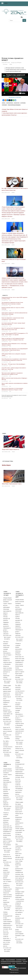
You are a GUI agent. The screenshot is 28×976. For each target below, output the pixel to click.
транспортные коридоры (14, 105)
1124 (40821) (19, 841)
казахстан (16, 102)
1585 (10, 370)
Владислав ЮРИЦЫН (16, 62)
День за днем (7, 637)
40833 (13, 263)
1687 (10, 356)
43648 (13, 192)
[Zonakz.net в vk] (20, 17)
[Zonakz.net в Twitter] (10, 17)
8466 (11, 64)
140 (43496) (7, 852)
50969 (13, 486)
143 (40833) (7, 738)
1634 (10, 336)
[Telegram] (15, 100)
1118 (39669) (19, 927)
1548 (10, 391)
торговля (4, 105)
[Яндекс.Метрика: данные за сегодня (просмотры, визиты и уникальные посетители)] (14, 970)
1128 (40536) (19, 799)
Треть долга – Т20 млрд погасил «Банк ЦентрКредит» (13, 364)
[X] (9, 100)
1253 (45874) (19, 640)
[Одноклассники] (5, 100)
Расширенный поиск (21, 963)
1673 (10, 365)
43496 (13, 244)
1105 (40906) (19, 942)
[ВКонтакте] (3, 100)
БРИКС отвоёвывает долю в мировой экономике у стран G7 (19, 933)
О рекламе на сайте (21, 959)
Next (24, 441)
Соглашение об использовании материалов (11, 961)
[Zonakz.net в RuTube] (22, 17)
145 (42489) (7, 682)
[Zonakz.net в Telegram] (16, 17)
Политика (5, 64)
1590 (10, 310)
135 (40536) (7, 951)
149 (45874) (7, 810)
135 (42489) (7, 909)
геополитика (9, 102)
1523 (10, 315)
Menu (6, 3)
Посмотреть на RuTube (15, 97)
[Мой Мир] (7, 100)
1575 (10, 300)
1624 (10, 346)
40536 (13, 289)
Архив (2, 959)
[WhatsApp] (13, 100)
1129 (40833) (19, 757)
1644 (10, 351)
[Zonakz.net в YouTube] (14, 17)
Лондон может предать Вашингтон (10, 449)
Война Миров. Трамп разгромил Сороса (11, 483)
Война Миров (6, 465)
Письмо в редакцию (10, 959)
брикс (3, 102)
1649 (10, 398)
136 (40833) (7, 865)
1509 (10, 386)
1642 (10, 305)
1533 (10, 341)
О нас (13, 963)
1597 (10, 326)
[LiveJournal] (11, 100)
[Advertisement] (14, 38)
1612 (10, 362)
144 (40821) (7, 724)
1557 (10, 331)
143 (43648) (7, 755)
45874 (13, 218)
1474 (10, 381)
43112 (13, 451)
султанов (23, 102)
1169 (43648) (19, 700)
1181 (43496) (19, 682)
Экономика (6, 754)
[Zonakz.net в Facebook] (12, 17)
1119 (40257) (19, 885)
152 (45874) (7, 639)
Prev (4, 441)
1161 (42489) (19, 744)
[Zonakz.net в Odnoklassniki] (18, 17)
